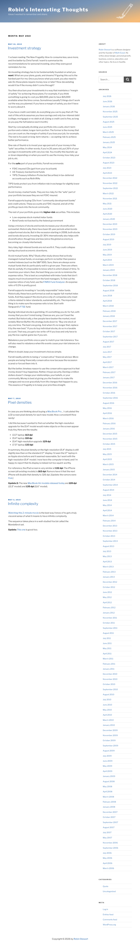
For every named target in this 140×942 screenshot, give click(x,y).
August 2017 (108, 341)
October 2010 (109, 684)
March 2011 (108, 658)
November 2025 (110, 111)
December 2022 (110, 178)
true (10, 478)
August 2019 (108, 239)
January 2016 (109, 428)
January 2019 (109, 270)
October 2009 (109, 740)
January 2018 (109, 316)
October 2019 (109, 234)
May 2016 (107, 408)
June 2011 (107, 643)
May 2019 (107, 255)
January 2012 (109, 613)
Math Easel (120, 53)
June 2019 (107, 249)
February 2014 (109, 520)
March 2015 (108, 464)
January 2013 (109, 577)
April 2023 (107, 173)
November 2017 (110, 326)
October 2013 (109, 536)
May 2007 (107, 837)
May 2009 (107, 766)
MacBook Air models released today (46, 483)
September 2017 (110, 336)
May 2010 (107, 710)
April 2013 (107, 561)
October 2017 (109, 331)
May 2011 (107, 648)
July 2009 (107, 756)
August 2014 (108, 490)
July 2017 (107, 347)
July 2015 (107, 449)
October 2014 (109, 479)
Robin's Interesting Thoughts (48, 10)
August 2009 (109, 750)
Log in (105, 909)
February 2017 (109, 372)
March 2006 (108, 868)
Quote (105, 886)
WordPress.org (109, 924)
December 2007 (110, 812)
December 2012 (110, 582)
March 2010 (108, 720)
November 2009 (110, 735)
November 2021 (110, 198)
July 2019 (107, 244)
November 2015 (110, 439)
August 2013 (108, 546)
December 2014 (110, 474)
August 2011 (108, 633)
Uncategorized (109, 891)
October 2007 (109, 817)
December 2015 (110, 434)
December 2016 (110, 382)
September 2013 (110, 541)
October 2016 (109, 393)
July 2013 (107, 551)
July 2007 (107, 832)
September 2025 (110, 117)
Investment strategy (24, 48)
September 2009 (110, 745)
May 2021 (107, 203)
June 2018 (107, 295)
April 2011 (107, 653)
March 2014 (108, 515)
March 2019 (108, 265)
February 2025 (109, 137)
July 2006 (107, 853)
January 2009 (109, 776)
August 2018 (108, 290)
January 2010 (109, 725)
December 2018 (110, 275)
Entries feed (108, 914)
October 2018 (109, 280)
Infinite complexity (23, 504)
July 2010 (107, 699)
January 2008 (109, 807)
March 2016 (108, 418)
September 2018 (110, 285)
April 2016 (107, 413)
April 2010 (107, 715)
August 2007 (108, 827)
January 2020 (109, 219)
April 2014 (107, 510)
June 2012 (107, 592)
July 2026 (107, 96)
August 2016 (108, 403)
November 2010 (110, 679)
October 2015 (109, 444)
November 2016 (110, 387)
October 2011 (109, 623)
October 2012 (109, 587)
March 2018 (108, 306)
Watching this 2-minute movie (23, 513)
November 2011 (110, 618)
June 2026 (107, 101)
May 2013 (107, 556)
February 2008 (109, 802)
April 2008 (107, 791)
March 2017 (108, 367)
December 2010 (110, 674)
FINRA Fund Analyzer (54, 282)
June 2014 (107, 500)
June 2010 (107, 705)
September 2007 (110, 822)
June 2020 (107, 209)
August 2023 (108, 162)
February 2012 (109, 607)
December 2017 (110, 321)
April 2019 (107, 260)
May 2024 (107, 147)
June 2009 (107, 761)
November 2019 (110, 229)
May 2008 (107, 786)
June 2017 (107, 352)
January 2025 (109, 142)
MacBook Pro (54, 411)
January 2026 (109, 106)
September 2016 (110, 398)
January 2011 (108, 669)
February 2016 (109, 423)
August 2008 (109, 781)
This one (21, 529)
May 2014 (107, 505)
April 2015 (107, 459)
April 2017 (107, 362)
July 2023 (107, 168)
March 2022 (108, 193)
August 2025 (108, 122)
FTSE (22, 306)
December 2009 (110, 730)
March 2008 (108, 797)
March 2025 (108, 132)
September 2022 (110, 188)
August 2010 (108, 694)
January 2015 (109, 469)
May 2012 (107, 597)
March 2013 (108, 566)
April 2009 (107, 771)
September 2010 (110, 689)
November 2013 (110, 531)
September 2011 (110, 628)
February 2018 (109, 311)
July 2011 (107, 638)
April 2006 (107, 863)
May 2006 (107, 858)
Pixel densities (20, 402)
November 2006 (110, 842)
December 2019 (110, 224)
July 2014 (107, 495)
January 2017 (109, 377)
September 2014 (110, 485)
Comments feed (110, 919)
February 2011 (109, 664)
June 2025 (107, 127)
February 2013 (109, 572)
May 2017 (107, 357)
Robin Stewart (105, 49)
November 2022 (110, 183)
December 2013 (110, 526)
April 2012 (107, 602)
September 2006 (110, 848)
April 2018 (107, 301)
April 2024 (107, 152)
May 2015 (107, 454)
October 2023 (109, 157)
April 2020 (107, 214)
